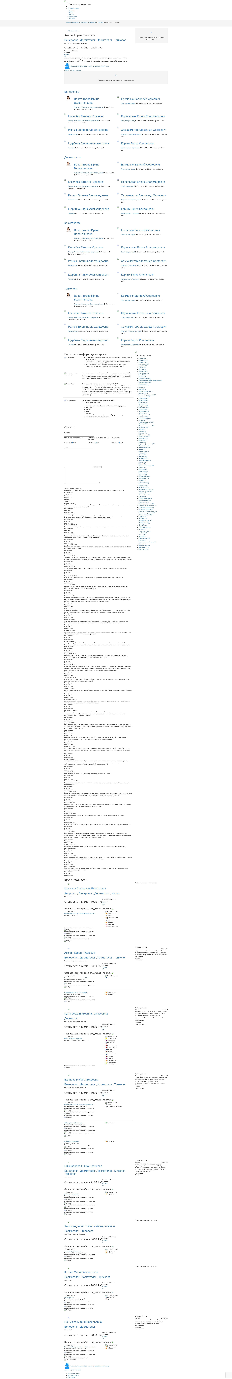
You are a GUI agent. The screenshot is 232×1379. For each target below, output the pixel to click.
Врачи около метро (73, 1373)
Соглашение (71, 1377)
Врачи (71, 13)
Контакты (72, 18)
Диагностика (73, 16)
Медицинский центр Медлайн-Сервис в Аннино (78, 1104)
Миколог (120, 1171)
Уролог (101, 107)
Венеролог (71, 40)
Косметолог (105, 40)
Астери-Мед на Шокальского (72, 1251)
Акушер (71, 121)
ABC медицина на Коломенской (73, 1123)
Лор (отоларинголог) (128, 121)
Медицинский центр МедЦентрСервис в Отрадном (79, 913)
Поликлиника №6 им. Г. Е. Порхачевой (75, 992)
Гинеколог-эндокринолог (90, 121)
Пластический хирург (128, 103)
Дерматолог (88, 40)
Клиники (71, 14)
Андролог (77, 107)
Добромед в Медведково (71, 1141)
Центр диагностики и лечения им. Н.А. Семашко (78, 978)
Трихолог (120, 40)
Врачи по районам (73, 1375)
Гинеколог (77, 121)
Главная (71, 11)
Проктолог (135, 148)
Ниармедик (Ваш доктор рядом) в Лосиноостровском (80, 1347)
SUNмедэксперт (69, 1297)
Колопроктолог (73, 134)
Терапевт (87, 1231)
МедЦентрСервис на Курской (73, 1038)
